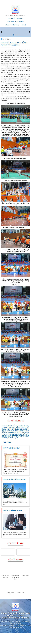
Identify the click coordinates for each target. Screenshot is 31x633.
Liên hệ (24, 25)
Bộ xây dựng (26, 575)
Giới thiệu (19, 18)
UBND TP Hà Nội (20, 592)
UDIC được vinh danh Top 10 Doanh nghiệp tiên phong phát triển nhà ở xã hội (15, 436)
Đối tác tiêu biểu (15, 543)
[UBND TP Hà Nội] (20, 586)
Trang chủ (11, 18)
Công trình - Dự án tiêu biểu (15, 21)
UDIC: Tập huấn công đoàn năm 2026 (15, 431)
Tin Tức (7, 39)
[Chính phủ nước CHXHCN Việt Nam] (15, 569)
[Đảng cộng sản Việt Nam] (5, 569)
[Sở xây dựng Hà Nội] (10, 586)
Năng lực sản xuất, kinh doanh (14, 479)
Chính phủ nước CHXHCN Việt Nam (15, 577)
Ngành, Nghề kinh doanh (12, 510)
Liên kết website (15, 559)
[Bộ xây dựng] (25, 569)
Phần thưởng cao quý (11, 448)
